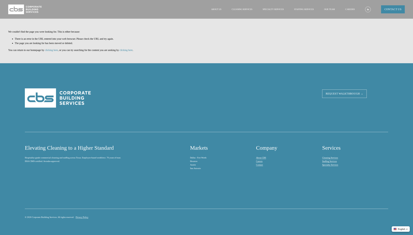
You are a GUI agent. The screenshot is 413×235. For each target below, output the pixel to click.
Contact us (392, 9)
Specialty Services (273, 9)
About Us (216, 9)
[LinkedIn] (368, 9)
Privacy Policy (82, 217)
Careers (350, 9)
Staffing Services (304, 9)
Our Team (329, 9)
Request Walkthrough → (344, 93)
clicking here (51, 50)
